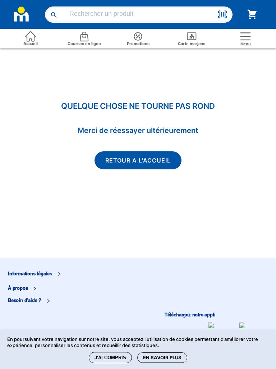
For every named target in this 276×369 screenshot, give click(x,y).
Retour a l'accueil (138, 160)
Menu (245, 44)
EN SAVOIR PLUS (162, 357)
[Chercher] (54, 14)
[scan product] (222, 15)
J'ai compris (110, 357)
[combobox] (140, 15)
